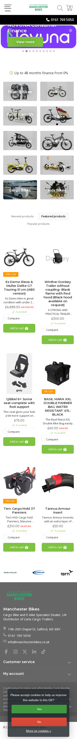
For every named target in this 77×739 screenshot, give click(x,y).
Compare (14, 318)
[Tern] (67, 572)
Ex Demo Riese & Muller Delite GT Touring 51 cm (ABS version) (19, 287)
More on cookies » (38, 731)
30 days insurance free (41, 73)
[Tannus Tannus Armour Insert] (58, 483)
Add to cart (17, 328)
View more (25, 42)
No (39, 722)
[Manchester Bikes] (38, 7)
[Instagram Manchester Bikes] (17, 652)
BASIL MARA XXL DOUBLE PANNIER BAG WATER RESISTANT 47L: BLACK (58, 406)
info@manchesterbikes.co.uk (28, 642)
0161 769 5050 (62, 19)
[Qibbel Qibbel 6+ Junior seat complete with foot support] (19, 373)
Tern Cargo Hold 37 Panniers (19, 510)
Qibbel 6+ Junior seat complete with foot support (19, 403)
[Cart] (69, 9)
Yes (39, 709)
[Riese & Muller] (10, 572)
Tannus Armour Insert (57, 510)
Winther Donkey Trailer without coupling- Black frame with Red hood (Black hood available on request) (58, 293)
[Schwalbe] (38, 572)
